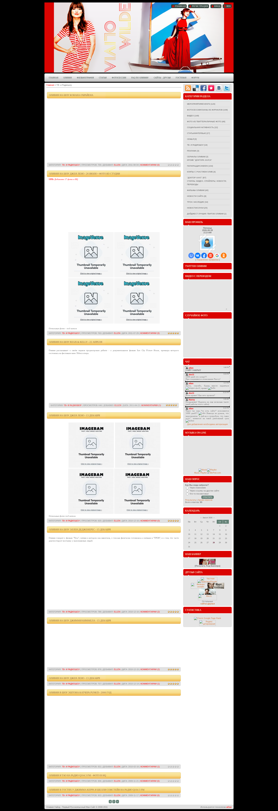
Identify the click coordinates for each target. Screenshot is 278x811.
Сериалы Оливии (196, 157)
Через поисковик (198, 488)
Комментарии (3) (150, 333)
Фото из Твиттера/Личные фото (204, 121)
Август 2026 (207, 518)
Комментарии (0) (150, 165)
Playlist (203, 473)
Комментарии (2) (150, 612)
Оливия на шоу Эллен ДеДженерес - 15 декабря (80, 529)
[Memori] (211, 88)
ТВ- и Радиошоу (71, 165)
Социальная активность (200, 127)
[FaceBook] (203, 88)
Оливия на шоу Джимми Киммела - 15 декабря (80, 620)
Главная (50, 85)
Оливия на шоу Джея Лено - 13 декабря (74, 415)
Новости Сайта (195, 196)
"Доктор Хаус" (194, 178)
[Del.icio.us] (196, 88)
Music (197, 473)
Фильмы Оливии (195, 190)
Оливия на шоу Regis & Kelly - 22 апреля (75, 342)
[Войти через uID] (191, 255)
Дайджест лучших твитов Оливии (205, 214)
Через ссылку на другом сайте (204, 491)
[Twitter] (227, 88)
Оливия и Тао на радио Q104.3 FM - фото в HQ (77, 775)
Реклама (191, 151)
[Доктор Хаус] (199, 582)
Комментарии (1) (150, 684)
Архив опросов (205, 500)
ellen (117, 165)
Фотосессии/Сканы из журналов (205, 110)
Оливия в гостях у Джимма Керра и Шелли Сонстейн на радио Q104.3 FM (96, 789)
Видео (190, 116)
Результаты (190, 500)
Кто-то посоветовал (199, 494)
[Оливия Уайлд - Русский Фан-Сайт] (207, 564)
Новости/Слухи (195, 208)
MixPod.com (215, 473)
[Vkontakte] (219, 88)
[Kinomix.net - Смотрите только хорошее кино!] (199, 588)
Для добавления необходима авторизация (207, 424)
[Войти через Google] (217, 256)
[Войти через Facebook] (204, 255)
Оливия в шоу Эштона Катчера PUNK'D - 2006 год (80, 692)
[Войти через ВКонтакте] (197, 255)
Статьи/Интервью (196, 133)
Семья (190, 139)
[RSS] (188, 88)
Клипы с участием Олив (200, 172)
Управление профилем (207, 260)
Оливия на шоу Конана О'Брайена (71, 95)
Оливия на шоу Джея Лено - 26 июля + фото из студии (84, 173)
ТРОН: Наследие (195, 202)
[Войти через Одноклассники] (224, 255)
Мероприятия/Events (198, 104)
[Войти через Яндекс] (210, 255)
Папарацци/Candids (197, 166)
